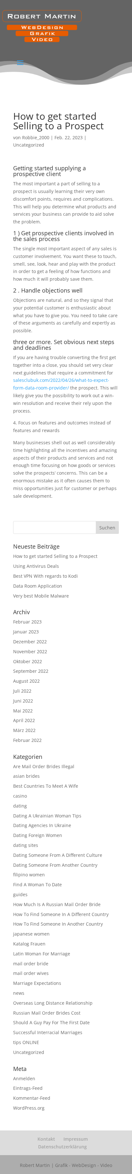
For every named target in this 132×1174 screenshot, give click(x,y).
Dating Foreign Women (37, 835)
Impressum (75, 1139)
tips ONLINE (26, 1042)
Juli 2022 (22, 691)
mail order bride (30, 964)
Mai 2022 (23, 711)
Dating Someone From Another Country (55, 865)
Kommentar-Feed (31, 1098)
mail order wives (31, 973)
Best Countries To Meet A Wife (45, 786)
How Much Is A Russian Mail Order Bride (57, 904)
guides (20, 894)
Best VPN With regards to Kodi (45, 576)
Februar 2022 (27, 740)
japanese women (31, 934)
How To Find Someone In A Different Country (61, 914)
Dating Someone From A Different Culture (57, 855)
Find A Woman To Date (37, 884)
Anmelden (24, 1078)
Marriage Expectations (37, 983)
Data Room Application (37, 586)
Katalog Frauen (29, 944)
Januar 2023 (26, 632)
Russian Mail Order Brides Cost (46, 1013)
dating (20, 806)
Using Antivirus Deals (36, 566)
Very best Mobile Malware (41, 596)
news (18, 993)
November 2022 (30, 651)
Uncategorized (28, 145)
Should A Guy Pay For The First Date (51, 1022)
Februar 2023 (27, 622)
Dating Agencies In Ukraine (42, 825)
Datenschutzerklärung (62, 1147)
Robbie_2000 (35, 137)
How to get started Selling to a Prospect (55, 556)
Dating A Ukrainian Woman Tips (47, 816)
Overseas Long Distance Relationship (53, 1003)
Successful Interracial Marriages (47, 1032)
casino (20, 796)
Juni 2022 (23, 701)
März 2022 (24, 730)
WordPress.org (29, 1108)
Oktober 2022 (27, 661)
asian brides (26, 776)
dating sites (25, 845)
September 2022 (30, 671)
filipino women (29, 875)
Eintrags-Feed (28, 1088)
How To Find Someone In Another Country (58, 924)
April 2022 (24, 720)
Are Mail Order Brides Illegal (43, 766)
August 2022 (26, 681)
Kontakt (46, 1139)
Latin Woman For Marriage (41, 954)
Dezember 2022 (30, 642)
